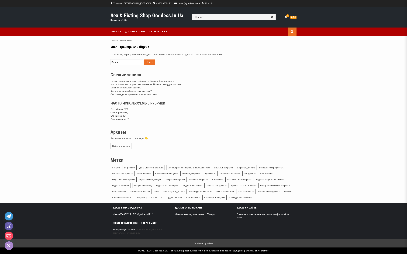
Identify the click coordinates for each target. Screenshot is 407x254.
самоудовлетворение (140, 191)
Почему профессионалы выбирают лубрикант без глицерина (142, 81)
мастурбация (266, 173)
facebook (198, 243)
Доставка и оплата (135, 31)
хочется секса (193, 197)
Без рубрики (116, 109)
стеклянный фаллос (122, 197)
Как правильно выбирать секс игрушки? (131, 91)
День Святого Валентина (151, 168)
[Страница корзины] (285, 17)
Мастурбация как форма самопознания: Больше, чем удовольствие (145, 84)
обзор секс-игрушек (198, 179)
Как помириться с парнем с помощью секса (189, 168)
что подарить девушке (214, 197)
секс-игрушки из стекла (200, 191)
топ (162, 197)
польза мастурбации (217, 185)
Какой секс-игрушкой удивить (125, 87)
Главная (114, 40)
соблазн (288, 191)
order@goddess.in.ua (189, 3)
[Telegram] (9, 216)
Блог (164, 31)
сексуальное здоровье (269, 191)
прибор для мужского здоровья (275, 185)
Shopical (249, 250)
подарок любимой (120, 185)
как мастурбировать (191, 173)
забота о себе (144, 173)
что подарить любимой (240, 197)
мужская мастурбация (150, 179)
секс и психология (225, 191)
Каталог (114, 31)
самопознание (119, 191)
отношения (217, 179)
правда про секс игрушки (243, 185)
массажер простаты (230, 173)
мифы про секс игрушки (123, 179)
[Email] (9, 236)
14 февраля (129, 168)
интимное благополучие (166, 173)
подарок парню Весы (193, 185)
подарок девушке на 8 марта (270, 179)
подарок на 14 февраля (167, 185)
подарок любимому (143, 185)
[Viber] (9, 226)
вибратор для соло (246, 168)
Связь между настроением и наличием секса (134, 94)
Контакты (153, 31)
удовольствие (175, 197)
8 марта (116, 168)
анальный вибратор (223, 168)
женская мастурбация (122, 173)
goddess (209, 243)
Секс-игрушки (117, 112)
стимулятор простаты (146, 197)
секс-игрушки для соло (174, 191)
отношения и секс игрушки (239, 179)
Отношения (116, 116)
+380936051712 (164, 3)
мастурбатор (250, 173)
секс (157, 191)
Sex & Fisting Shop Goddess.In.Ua (146, 15)
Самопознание (118, 119)
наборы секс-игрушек (175, 179)
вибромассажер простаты (271, 168)
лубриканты (210, 173)
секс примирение (246, 191)
